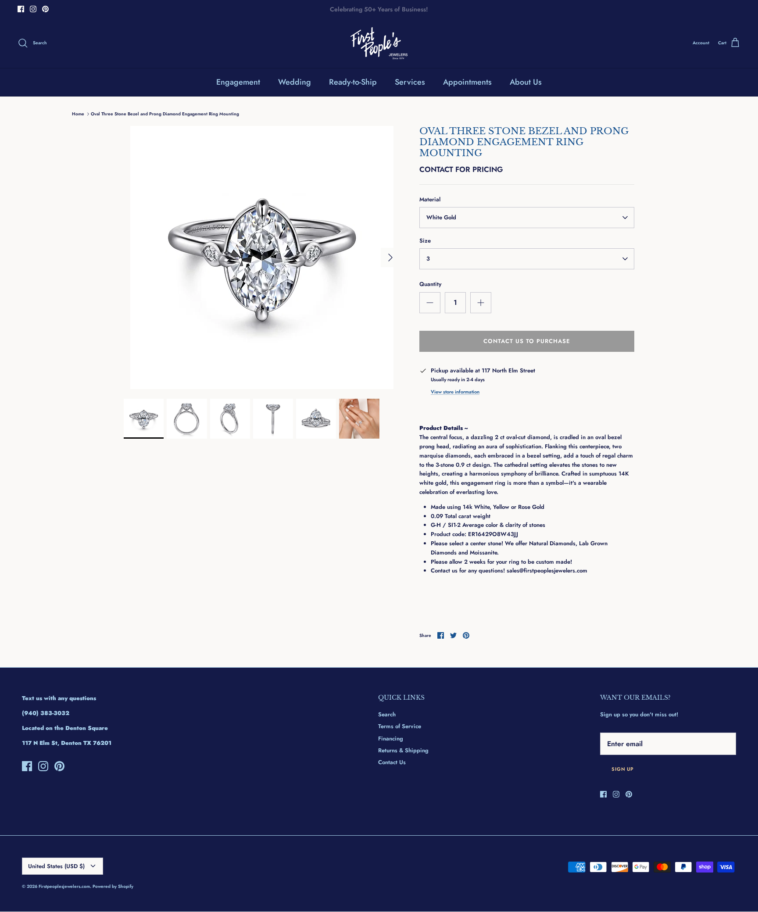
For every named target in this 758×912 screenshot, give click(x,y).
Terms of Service (399, 726)
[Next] (390, 257)
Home (78, 114)
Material (429, 200)
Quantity (430, 284)
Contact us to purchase (527, 341)
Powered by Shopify (113, 886)
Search (387, 714)
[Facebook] (21, 9)
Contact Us (392, 762)
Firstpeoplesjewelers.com (64, 886)
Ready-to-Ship (353, 82)
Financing (390, 738)
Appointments (467, 82)
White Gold (441, 217)
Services (410, 82)
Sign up (622, 769)
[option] (262, 257)
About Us (526, 82)
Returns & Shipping (403, 750)
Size (425, 241)
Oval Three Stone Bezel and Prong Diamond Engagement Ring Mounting (165, 114)
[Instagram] (33, 9)
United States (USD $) (56, 866)
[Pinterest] (45, 9)
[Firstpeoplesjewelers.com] (379, 43)
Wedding (294, 82)
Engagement (238, 82)
